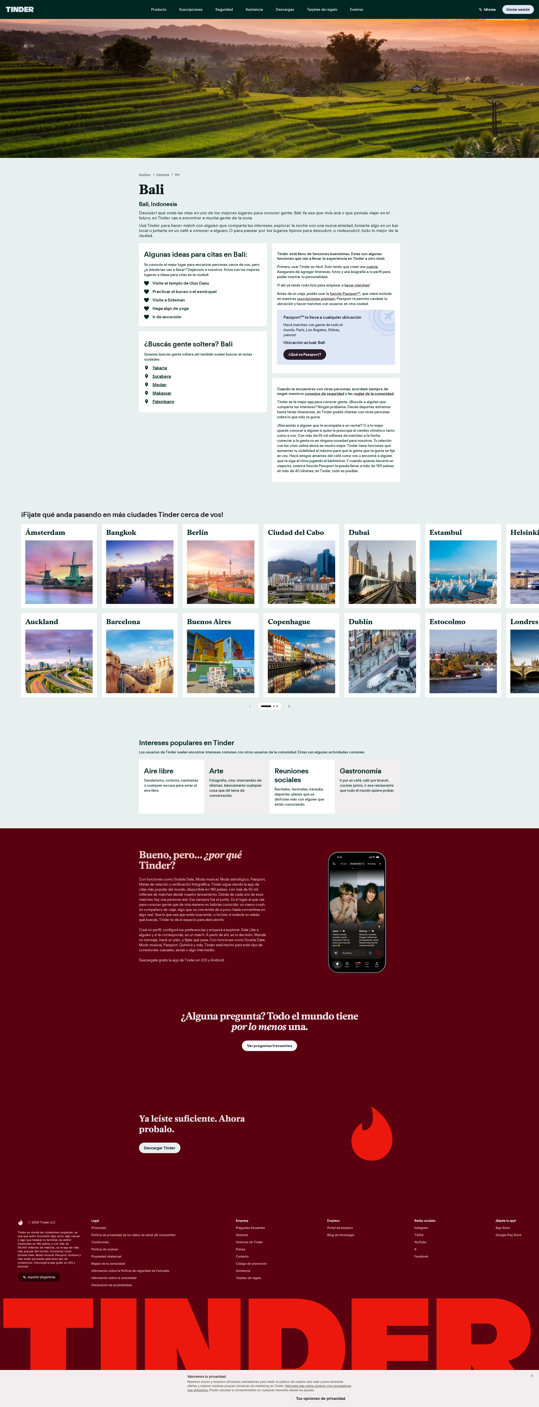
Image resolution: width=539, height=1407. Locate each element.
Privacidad (98, 1228)
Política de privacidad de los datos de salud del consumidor (133, 1235)
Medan (159, 384)
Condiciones (100, 1242)
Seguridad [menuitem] (224, 9)
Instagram (421, 1228)
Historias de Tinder (249, 1242)
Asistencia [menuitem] (254, 9)
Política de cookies (104, 1249)
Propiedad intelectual (106, 1256)
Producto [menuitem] (158, 9)
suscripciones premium (316, 299)
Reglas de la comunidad (108, 1263)
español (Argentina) (41, 1277)
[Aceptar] (532, 1375)
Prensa (240, 1249)
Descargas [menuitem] (285, 9)
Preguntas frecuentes (250, 1228)
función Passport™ (345, 294)
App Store (503, 1228)
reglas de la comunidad (374, 394)
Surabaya (161, 376)
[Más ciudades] (289, 706)
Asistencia (243, 1270)
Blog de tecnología (340, 1235)
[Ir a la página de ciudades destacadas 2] (274, 706)
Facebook (421, 1256)
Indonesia (162, 174)
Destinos (145, 174)
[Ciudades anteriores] (250, 706)
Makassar (161, 393)
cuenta (372, 267)
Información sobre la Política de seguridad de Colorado (130, 1270)
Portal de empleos (340, 1228)
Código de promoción (251, 1263)
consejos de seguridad (324, 394)
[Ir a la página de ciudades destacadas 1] (266, 706)
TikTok (419, 1235)
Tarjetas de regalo (248, 1278)
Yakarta (159, 367)
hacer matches (356, 285)
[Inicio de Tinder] (20, 9)
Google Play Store (508, 1235)
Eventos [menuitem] (356, 9)
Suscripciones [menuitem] (191, 9)
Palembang (163, 401)
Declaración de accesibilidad (111, 1285)
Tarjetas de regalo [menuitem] (322, 9)
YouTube (420, 1242)
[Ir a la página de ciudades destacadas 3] (277, 706)
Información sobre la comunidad (113, 1278)
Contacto (242, 1256)
